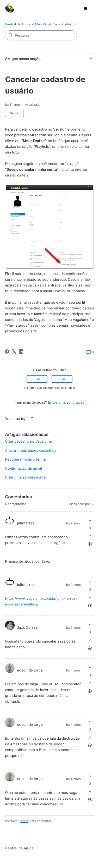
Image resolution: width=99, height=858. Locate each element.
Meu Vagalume (46, 24)
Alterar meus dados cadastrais (30, 450)
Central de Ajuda (17, 24)
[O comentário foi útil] (90, 520)
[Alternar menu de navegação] (85, 8)
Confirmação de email (23, 468)
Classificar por (80, 504)
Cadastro (69, 24)
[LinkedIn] (21, 351)
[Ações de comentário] (90, 544)
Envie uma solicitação (66, 402)
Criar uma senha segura (25, 477)
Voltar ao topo (17, 418)
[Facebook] (7, 351)
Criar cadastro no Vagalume (28, 441)
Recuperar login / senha (25, 459)
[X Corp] (14, 351)
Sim (37, 379)
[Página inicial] (9, 8)
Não (62, 379)
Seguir (14, 113)
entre (24, 821)
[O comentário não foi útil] (90, 536)
